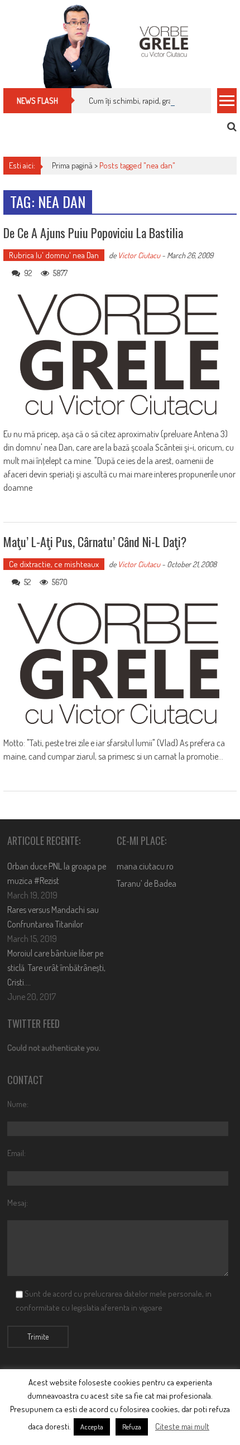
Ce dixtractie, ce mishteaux (54, 564)
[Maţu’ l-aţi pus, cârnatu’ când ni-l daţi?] (119, 664)
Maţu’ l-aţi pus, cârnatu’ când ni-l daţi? (94, 541)
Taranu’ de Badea (146, 883)
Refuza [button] (131, 1426)
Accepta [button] (91, 1426)
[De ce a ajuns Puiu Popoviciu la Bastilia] (119, 355)
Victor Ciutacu (139, 255)
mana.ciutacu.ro (145, 866)
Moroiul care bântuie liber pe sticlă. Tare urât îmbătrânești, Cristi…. (56, 968)
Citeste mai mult (182, 1426)
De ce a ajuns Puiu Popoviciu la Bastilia (93, 232)
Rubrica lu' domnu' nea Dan (54, 255)
